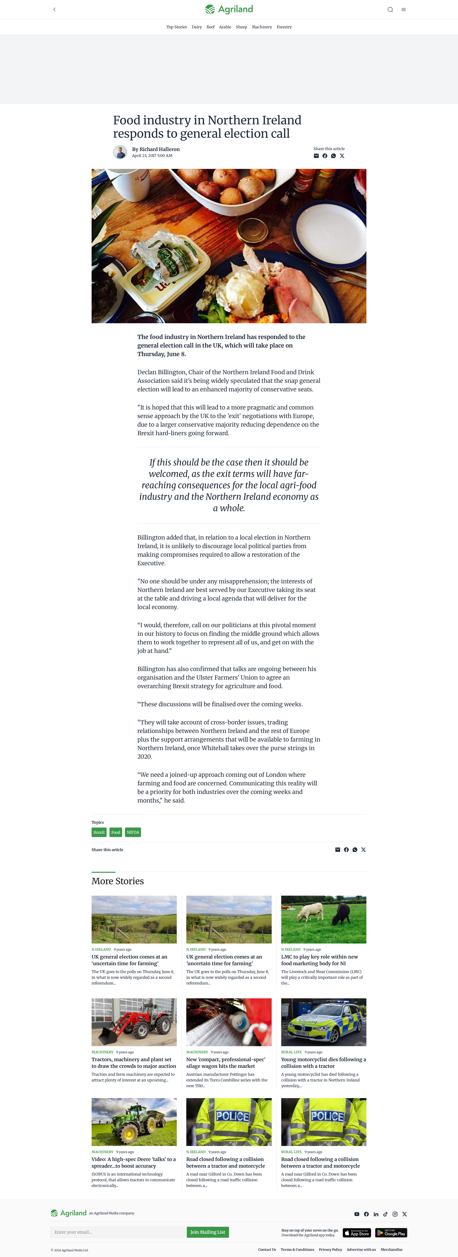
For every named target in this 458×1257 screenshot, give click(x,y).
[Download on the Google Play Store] (391, 1233)
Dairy (197, 27)
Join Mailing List (208, 1232)
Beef (210, 27)
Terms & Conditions (297, 1249)
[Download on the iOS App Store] (357, 1233)
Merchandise (392, 1249)
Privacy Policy (330, 1249)
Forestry (284, 27)
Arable (225, 27)
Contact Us (267, 1249)
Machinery (262, 27)
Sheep (241, 27)
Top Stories (177, 27)
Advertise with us (361, 1249)
